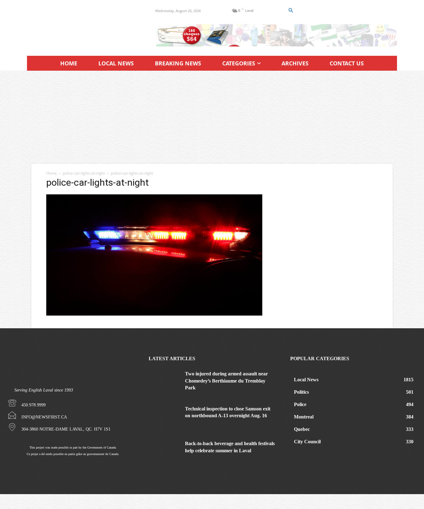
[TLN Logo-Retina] (83, 37)
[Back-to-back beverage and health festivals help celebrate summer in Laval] (164, 451)
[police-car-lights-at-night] (154, 313)
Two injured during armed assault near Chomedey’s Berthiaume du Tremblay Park (226, 380)
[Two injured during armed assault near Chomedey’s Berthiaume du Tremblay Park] (164, 381)
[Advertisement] (212, 117)
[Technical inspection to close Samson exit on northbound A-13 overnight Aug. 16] (164, 416)
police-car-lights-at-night (84, 173)
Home (51, 173)
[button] (290, 10)
